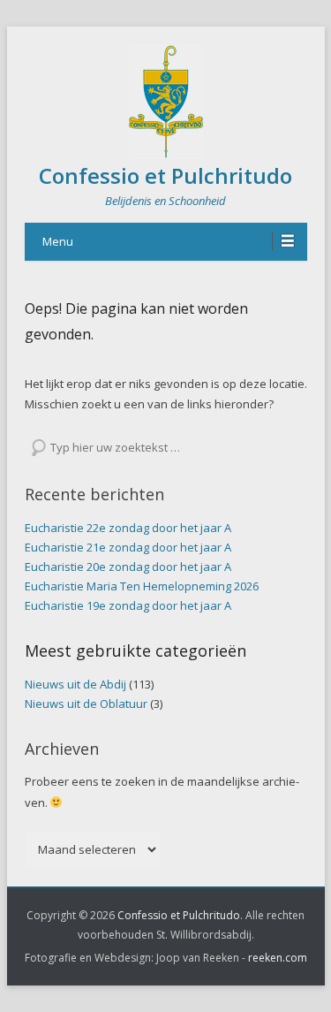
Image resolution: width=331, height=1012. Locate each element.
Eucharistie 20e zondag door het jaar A (128, 566)
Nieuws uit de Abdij (75, 684)
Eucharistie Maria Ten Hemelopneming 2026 (142, 586)
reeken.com (277, 957)
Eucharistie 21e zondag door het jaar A (128, 547)
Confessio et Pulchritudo (165, 175)
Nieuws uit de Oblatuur (86, 703)
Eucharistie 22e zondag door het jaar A (128, 528)
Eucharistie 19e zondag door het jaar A (128, 605)
